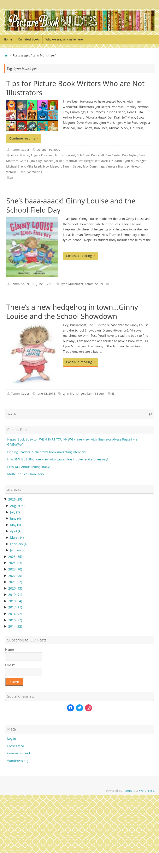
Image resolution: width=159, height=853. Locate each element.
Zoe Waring (34, 172)
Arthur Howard (64, 155)
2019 (15, 594)
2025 (15, 556)
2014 (15, 626)
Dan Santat (113, 155)
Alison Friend (20, 155)
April (15, 531)
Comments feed (18, 753)
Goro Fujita (27, 161)
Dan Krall (97, 155)
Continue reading (22, 138)
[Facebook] (70, 707)
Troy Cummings (93, 166)
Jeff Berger (86, 161)
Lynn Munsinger (134, 161)
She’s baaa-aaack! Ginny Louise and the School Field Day (70, 205)
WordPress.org (17, 761)
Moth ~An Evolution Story (25, 474)
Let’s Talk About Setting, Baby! (28, 467)
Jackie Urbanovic (66, 161)
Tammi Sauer (20, 150)
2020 (15, 588)
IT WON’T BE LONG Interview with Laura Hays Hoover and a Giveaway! (57, 459)
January (17, 550)
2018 (15, 601)
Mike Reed (33, 166)
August (17, 506)
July (15, 512)
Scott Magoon (51, 166)
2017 (15, 607)
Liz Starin (115, 161)
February (18, 544)
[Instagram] (88, 707)
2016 (15, 614)
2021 (15, 582)
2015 (15, 620)
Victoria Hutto (15, 172)
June (15, 518)
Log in (11, 738)
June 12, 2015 (46, 393)
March (17, 537)
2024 (15, 563)
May (15, 525)
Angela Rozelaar (42, 155)
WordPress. (147, 791)
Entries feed (15, 746)
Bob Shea (83, 155)
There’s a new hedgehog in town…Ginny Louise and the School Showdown (72, 311)
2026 (15, 499)
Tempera (129, 791)
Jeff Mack (101, 161)
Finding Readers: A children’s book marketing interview (46, 452)
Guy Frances (44, 161)
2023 (15, 569)
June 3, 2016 (45, 284)
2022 (15, 576)
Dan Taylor (129, 155)
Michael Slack (15, 166)
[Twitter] (79, 707)
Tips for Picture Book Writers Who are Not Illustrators (75, 88)
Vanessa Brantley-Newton (123, 166)
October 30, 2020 (48, 150)
